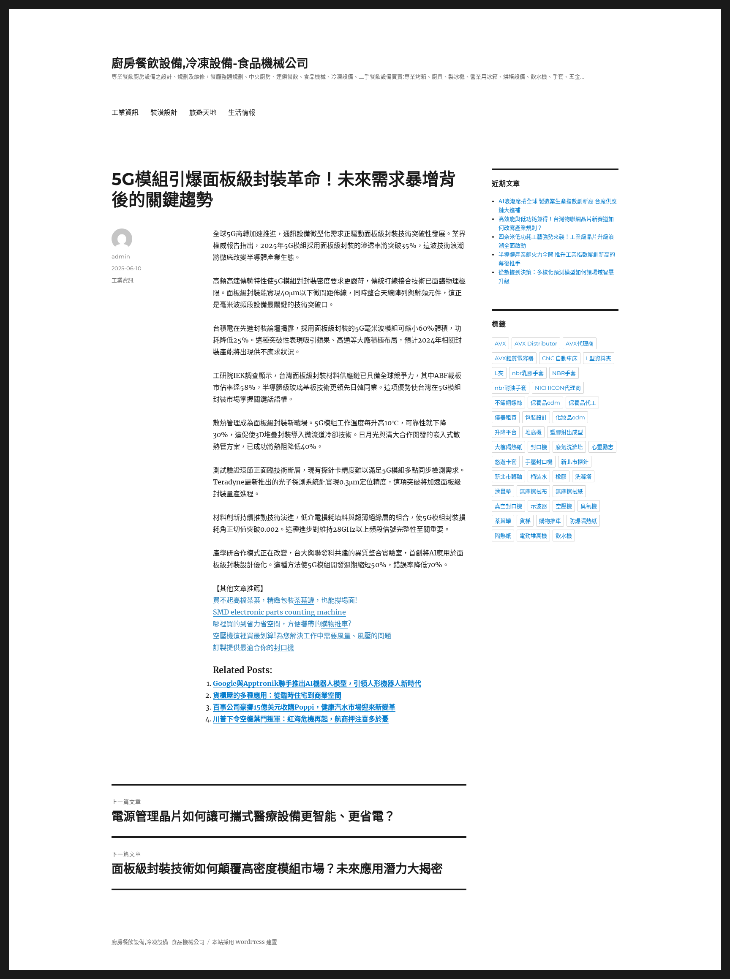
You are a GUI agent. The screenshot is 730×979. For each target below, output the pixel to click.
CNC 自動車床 (559, 358)
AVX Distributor (536, 343)
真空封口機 (508, 506)
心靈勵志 (602, 446)
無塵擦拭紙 (569, 491)
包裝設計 (536, 417)
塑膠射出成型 (566, 432)
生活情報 (241, 113)
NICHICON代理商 (558, 387)
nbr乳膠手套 (528, 373)
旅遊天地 (202, 113)
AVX (500, 343)
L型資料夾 (598, 358)
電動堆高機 (533, 535)
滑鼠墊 (503, 491)
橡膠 (561, 476)
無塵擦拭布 (533, 491)
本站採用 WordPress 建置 (244, 942)
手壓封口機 (539, 461)
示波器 (539, 506)
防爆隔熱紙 (583, 520)
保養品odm (545, 402)
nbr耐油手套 (510, 387)
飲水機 (564, 535)
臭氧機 (588, 506)
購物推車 (550, 520)
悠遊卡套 (506, 461)
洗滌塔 (583, 476)
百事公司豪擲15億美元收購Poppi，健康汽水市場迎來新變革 (304, 707)
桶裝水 (539, 476)
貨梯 (525, 520)
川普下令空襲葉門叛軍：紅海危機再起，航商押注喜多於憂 (301, 719)
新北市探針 (574, 461)
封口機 (539, 446)
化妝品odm (570, 417)
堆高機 (533, 432)
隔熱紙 (503, 535)
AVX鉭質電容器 (514, 358)
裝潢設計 (163, 113)
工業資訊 (125, 113)
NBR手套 (564, 373)
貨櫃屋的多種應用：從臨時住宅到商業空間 (277, 695)
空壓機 (564, 506)
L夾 (499, 373)
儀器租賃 (506, 417)
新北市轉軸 (508, 476)
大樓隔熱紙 (508, 446)
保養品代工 (582, 402)
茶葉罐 (503, 520)
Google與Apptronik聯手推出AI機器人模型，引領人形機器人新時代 (317, 683)
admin (121, 256)
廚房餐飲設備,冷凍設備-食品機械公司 (210, 63)
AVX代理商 (580, 343)
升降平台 (506, 432)
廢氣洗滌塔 (569, 446)
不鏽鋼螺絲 (508, 402)
